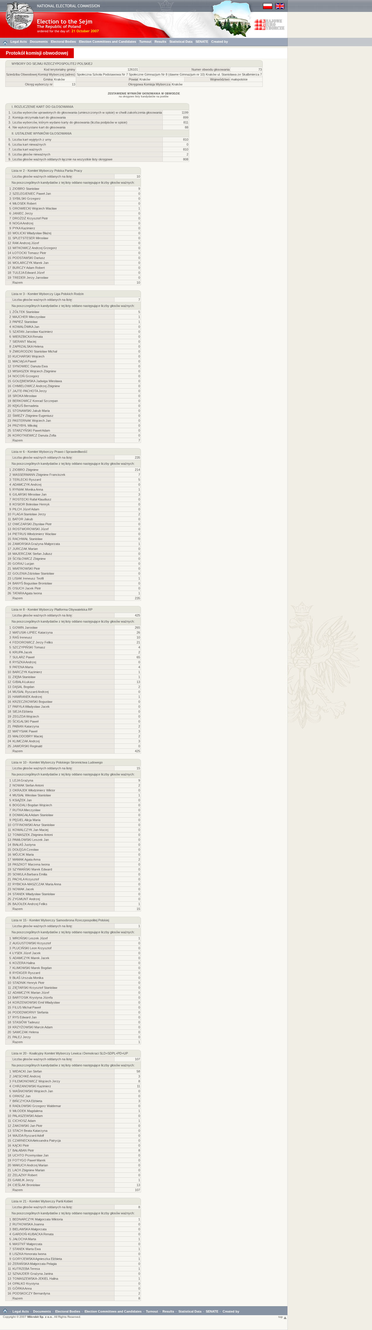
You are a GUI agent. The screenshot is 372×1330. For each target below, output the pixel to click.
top (281, 1316)
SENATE (202, 41)
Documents (39, 41)
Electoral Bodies (63, 41)
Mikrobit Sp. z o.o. (40, 1316)
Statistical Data (180, 41)
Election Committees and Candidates (107, 41)
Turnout (145, 41)
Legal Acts (18, 41)
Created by (219, 41)
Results (160, 41)
